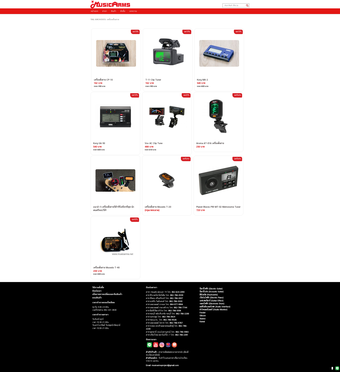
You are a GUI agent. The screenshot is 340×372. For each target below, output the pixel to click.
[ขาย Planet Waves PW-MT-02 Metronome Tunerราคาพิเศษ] (218, 180)
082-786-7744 (180, 307)
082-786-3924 (168, 317)
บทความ (133, 11)
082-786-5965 (182, 332)
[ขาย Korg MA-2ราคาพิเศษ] (219, 53)
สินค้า (113, 11)
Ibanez (203, 318)
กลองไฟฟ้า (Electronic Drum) (212, 303)
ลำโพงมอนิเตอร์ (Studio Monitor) (213, 309)
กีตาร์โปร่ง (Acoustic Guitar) (212, 291)
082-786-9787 (176, 323)
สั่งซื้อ (122, 11)
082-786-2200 (182, 314)
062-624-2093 (178, 292)
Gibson (203, 315)
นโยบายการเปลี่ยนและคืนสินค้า (107, 294)
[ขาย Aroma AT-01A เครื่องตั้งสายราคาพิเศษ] (218, 117)
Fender (203, 312)
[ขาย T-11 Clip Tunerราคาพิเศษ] (167, 53)
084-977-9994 (176, 304)
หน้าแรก (94, 11)
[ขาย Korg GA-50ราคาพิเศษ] (115, 117)
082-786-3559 (176, 295)
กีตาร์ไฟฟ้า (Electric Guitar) (211, 288)
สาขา (104, 11)
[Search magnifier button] (247, 5)
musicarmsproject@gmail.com (165, 365)
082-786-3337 (176, 298)
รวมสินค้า (97, 297)
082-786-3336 (174, 310)
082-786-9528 (170, 320)
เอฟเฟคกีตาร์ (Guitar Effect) (211, 300)
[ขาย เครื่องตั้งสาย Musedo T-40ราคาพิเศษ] (115, 241)
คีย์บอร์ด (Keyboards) (209, 294)
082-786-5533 (175, 301)
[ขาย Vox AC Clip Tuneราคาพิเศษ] (167, 117)
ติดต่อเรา (96, 290)
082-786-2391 (181, 335)
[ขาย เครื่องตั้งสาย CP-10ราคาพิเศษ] (116, 53)
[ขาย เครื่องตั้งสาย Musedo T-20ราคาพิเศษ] (167, 180)
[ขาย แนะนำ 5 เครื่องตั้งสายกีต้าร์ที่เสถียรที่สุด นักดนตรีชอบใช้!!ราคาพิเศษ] (115, 180)
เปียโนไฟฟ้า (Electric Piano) (212, 297)
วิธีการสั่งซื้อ (98, 287)
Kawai (202, 321)
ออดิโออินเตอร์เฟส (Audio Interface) (215, 306)
